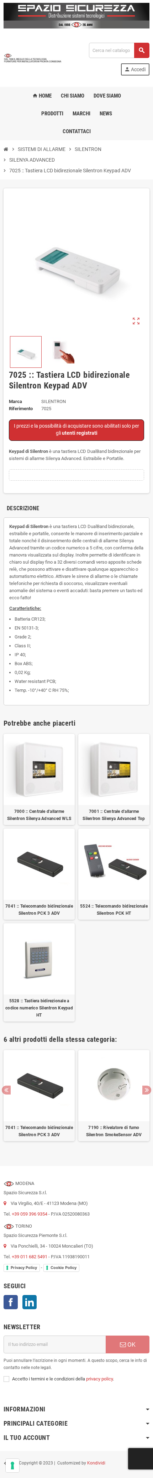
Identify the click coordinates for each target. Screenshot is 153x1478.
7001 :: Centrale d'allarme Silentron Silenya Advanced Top (114, 815)
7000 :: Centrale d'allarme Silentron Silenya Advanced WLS (39, 815)
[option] (39, 1099)
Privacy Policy (24, 1267)
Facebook (11, 1302)
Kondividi (96, 1463)
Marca (15, 401)
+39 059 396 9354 (29, 1214)
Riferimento (21, 408)
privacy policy (99, 1379)
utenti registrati (79, 433)
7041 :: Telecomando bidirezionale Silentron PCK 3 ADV (39, 910)
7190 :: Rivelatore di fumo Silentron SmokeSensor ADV (114, 1131)
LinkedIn (29, 1302)
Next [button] (146, 1090)
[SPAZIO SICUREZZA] (33, 58)
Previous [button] (6, 1090)
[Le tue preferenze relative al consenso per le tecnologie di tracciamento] (12, 1465)
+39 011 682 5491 (29, 1256)
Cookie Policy (63, 1267)
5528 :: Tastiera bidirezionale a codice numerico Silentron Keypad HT (39, 1008)
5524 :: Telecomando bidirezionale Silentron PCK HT (114, 910)
